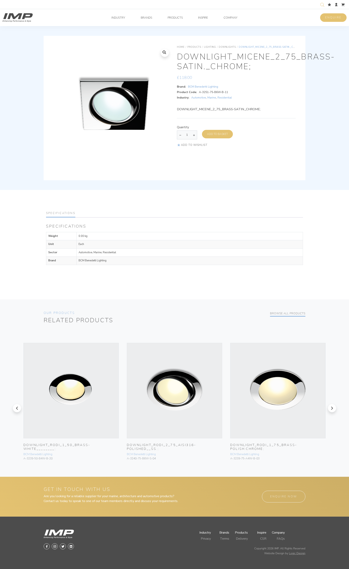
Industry (118, 18)
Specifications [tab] (60, 213)
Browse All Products (287, 313)
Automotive (198, 98)
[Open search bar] (322, 4)
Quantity (183, 127)
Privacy (206, 538)
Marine (211, 98)
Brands (146, 18)
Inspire (203, 18)
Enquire (333, 17)
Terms (224, 538)
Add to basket (217, 134)
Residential (225, 98)
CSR (263, 538)
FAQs (281, 538)
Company (231, 18)
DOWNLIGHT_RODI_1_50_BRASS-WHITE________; (56, 447)
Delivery (242, 538)
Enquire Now (283, 496)
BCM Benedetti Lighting (203, 87)
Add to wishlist (194, 145)
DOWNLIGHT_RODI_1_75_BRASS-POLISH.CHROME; (263, 447)
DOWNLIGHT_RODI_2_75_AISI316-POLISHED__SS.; (161, 447)
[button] (165, 53)
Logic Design (297, 553)
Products (175, 18)
